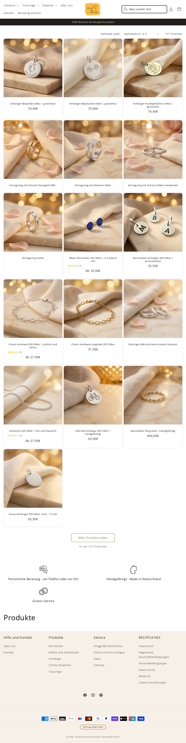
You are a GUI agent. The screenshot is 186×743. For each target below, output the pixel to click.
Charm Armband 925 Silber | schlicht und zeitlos (33, 346)
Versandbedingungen (153, 663)
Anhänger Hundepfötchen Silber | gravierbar (153, 105)
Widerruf (145, 676)
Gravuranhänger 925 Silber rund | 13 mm (33, 514)
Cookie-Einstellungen (153, 682)
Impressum (146, 646)
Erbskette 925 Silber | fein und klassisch (32, 430)
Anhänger (55, 658)
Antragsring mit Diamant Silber (93, 185)
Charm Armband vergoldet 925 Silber (93, 344)
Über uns (10, 646)
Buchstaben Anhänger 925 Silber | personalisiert (153, 259)
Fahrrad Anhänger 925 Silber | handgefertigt (93, 432)
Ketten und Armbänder (64, 652)
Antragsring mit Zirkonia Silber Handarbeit (153, 185)
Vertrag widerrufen (93, 727)
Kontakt (9, 652)
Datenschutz (147, 670)
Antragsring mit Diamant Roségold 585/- (32, 185)
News (97, 658)
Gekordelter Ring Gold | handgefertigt (153, 430)
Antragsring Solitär (33, 258)
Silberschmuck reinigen (109, 652)
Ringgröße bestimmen (108, 646)
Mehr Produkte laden (93, 537)
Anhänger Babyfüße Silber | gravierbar (33, 103)
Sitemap (99, 665)
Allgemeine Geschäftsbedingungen (154, 655)
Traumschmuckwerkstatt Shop (91, 736)
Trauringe (55, 671)
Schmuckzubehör (60, 665)
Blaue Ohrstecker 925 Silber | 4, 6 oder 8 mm (93, 259)
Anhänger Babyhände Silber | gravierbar (93, 103)
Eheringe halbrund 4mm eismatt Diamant (153, 344)
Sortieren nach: (110, 34)
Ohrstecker (56, 646)
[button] (10, 5)
